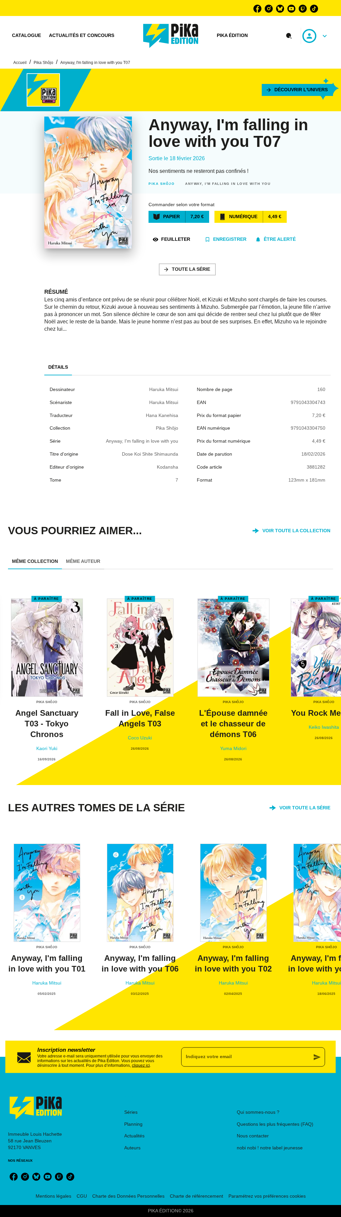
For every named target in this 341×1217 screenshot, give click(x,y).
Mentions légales (53, 1196)
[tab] (26, 36)
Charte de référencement (196, 1196)
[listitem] (257, 8)
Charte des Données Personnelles (128, 1196)
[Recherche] (289, 36)
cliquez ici (141, 1065)
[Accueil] (171, 36)
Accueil (20, 62)
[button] (297, 90)
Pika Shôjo (43, 62)
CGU (82, 1196)
